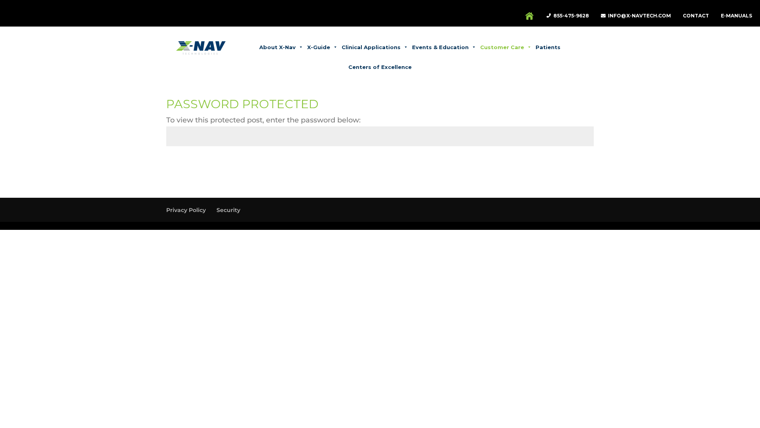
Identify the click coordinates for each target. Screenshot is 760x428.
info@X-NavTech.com (639, 16)
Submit (570, 166)
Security (228, 210)
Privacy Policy (186, 210)
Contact (696, 16)
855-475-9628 (571, 16)
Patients (548, 47)
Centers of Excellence (380, 67)
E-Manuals (736, 16)
